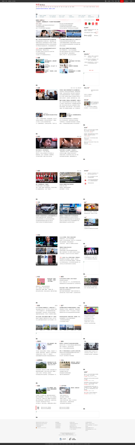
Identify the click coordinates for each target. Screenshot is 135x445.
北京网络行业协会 (72, 422)
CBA (74, 87)
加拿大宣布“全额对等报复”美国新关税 (69, 48)
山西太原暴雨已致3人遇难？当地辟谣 (90, 32)
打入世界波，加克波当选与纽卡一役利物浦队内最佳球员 (70, 103)
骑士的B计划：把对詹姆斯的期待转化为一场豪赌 (74, 115)
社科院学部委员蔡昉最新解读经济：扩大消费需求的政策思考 (93, 180)
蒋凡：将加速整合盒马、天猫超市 (42, 184)
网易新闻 (40, 4)
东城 (75, 330)
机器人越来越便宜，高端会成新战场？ (67, 241)
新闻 (36, 6)
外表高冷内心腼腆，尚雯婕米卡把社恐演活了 (68, 153)
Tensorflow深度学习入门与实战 (89, 318)
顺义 (51, 330)
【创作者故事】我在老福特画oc (65, 403)
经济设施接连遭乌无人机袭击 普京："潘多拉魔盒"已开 (46, 41)
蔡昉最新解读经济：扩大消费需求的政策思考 (74, 72)
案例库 (56, 305)
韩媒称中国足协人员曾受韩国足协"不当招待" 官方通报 (46, 42)
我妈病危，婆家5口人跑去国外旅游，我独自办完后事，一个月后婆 (91, 57)
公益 (85, 217)
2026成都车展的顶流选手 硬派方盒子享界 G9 (44, 220)
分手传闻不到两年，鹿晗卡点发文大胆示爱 (44, 156)
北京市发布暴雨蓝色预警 (40, 53)
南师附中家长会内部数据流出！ (65, 289)
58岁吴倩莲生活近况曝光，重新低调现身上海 (68, 156)
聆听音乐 (60, 15)
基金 (80, 170)
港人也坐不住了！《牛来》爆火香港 (42, 151)
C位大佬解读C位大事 (72, 15)
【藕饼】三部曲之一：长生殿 (65, 398)
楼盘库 (80, 305)
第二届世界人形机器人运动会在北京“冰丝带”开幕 (45, 51)
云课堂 (85, 305)
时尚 (38, 276)
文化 (53, 6)
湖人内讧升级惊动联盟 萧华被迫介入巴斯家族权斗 (69, 118)
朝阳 (36, 330)
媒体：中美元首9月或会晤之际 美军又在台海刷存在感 (46, 39)
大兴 (67, 330)
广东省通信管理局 (38, 426)
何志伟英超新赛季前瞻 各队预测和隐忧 (69, 51)
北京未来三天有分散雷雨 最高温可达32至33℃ (47, 48)
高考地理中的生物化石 (64, 280)
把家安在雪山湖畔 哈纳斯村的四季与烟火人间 (68, 28)
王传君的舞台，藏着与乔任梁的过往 (68, 53)
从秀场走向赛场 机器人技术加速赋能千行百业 (44, 28)
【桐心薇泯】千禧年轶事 (64, 396)
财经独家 (86, 170)
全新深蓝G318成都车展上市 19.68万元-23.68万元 (69, 217)
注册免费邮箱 (126, 1)
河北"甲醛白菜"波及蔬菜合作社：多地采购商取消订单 (46, 45)
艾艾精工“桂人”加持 (63, 185)
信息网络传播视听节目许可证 (89, 427)
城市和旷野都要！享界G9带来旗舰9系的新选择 (68, 250)
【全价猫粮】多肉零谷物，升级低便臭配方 (91, 354)
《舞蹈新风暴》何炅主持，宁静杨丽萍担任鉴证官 (69, 151)
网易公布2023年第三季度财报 (64, 408)
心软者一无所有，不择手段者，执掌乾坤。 (44, 372)
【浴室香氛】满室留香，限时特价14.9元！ (91, 351)
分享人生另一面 (90, 15)
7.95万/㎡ (65, 330)
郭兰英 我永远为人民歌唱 (64, 369)
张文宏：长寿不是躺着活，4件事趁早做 (90, 211)
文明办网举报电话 (57, 427)
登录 (122, 1)
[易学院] (87, 36)
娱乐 (50, 6)
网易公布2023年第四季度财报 (46, 408)
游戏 (85, 246)
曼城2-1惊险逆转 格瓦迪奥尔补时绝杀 (50, 114)
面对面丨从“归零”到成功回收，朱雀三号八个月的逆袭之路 (70, 240)
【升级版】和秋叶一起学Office (89, 321)
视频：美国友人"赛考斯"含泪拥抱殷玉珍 (90, 392)
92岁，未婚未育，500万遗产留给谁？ (43, 287)
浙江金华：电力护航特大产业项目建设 (67, 355)
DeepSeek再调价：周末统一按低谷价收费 (68, 237)
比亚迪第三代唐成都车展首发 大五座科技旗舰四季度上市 (46, 215)
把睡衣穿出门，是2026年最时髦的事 (43, 286)
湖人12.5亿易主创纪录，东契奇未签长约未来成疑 (69, 120)
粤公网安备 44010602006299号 (41, 427)
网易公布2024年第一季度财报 (64, 407)
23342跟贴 (95, 376)
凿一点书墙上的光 (51, 15)
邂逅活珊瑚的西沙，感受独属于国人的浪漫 (51, 62)
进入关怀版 (13, 1)
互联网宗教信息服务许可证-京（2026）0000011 (91, 430)
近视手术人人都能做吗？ (88, 94)
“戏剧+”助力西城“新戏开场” (65, 374)
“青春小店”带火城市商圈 (64, 23)
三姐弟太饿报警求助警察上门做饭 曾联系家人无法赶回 (70, 42)
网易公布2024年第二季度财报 (46, 407)
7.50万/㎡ (48, 330)
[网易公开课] (109, 1)
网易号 (73, 6)
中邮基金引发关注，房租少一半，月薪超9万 (44, 354)
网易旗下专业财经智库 (43, 15)
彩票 (44, 6)
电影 (78, 136)
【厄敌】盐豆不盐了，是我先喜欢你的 (67, 401)
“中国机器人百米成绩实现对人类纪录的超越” (68, 26)
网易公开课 (86, 87)
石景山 (60, 330)
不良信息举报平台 (57, 426)
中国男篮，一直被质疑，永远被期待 (51, 72)
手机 (60, 257)
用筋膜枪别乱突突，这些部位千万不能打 (90, 213)
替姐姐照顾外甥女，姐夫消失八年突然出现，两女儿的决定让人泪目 (90, 63)
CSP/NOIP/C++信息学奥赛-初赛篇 (89, 323)
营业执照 (86, 426)
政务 (70, 6)
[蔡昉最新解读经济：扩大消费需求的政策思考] (64, 71)
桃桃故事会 (86, 54)
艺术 (85, 276)
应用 (6, 1)
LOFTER (63, 385)
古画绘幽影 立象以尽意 (64, 371)
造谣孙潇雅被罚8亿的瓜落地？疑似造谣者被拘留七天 (46, 355)
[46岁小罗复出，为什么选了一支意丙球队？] (40, 66)
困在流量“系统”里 (66, 54)
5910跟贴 (92, 384)
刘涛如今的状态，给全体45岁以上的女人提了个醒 (69, 154)
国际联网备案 (57, 422)
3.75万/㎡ (56, 330)
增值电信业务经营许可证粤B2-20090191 (41, 422)
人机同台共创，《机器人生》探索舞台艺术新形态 (69, 243)
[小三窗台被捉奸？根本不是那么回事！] (64, 61)
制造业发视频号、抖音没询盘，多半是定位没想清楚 (45, 312)
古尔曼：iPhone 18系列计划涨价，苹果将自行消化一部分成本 (71, 257)
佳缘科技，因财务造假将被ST (65, 187)
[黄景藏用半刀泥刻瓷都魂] (64, 66)
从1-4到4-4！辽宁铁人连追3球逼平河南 (43, 121)
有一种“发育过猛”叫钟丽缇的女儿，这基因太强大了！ (46, 307)
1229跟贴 (92, 390)
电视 (80, 136)
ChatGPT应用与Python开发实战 (89, 315)
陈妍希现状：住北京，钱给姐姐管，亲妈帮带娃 (45, 154)
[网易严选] (113, 1)
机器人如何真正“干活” (64, 248)
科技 (48, 6)
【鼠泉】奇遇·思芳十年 (64, 395)
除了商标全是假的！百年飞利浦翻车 (42, 185)
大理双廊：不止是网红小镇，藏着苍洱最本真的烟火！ (46, 395)
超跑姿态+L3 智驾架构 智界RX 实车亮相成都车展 (69, 215)
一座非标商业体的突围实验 (65, 319)
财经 (46, 6)
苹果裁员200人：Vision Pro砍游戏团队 (67, 238)
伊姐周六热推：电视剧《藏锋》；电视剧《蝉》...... (45, 289)
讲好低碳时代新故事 (81, 15)
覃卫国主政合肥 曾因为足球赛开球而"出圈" (68, 41)
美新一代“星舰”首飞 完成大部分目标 (67, 346)
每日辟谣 (86, 27)
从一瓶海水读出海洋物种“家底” (65, 354)
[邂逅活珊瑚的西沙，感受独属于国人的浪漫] (40, 61)
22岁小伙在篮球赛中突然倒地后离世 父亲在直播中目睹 (70, 44)
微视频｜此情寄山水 (40, 20)
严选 (85, 341)
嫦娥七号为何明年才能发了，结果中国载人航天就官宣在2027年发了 (94, 103)
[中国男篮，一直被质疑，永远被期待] (40, 71)
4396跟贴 (92, 380)
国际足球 (79, 87)
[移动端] (105, 1)
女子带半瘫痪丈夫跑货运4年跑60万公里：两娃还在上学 (70, 39)
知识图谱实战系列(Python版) (89, 320)
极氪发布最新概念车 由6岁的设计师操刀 (67, 222)
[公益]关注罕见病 (87, 226)
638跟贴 (94, 393)
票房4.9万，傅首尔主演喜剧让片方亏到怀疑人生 (45, 153)
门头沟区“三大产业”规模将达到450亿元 (43, 54)
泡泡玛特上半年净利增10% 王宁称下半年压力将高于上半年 (93, 174)
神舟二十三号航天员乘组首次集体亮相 (67, 348)
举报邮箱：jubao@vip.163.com (89, 423)
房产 (59, 6)
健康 (66, 6)
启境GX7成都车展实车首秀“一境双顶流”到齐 (44, 217)
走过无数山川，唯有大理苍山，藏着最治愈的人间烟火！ (46, 403)
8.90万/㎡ (41, 330)
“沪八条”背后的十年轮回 (64, 321)
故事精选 (39, 360)
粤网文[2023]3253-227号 (73, 426)
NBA (72, 87)
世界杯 (41, 6)
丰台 (44, 330)
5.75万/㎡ (72, 330)
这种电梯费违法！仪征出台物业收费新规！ (68, 318)
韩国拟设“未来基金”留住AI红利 (65, 247)
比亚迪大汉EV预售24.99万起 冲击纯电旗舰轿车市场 (69, 220)
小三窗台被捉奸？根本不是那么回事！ (74, 62)
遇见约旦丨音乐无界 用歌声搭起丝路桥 (67, 25)
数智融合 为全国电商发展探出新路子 (43, 26)
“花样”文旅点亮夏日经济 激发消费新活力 (43, 23)
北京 (68, 6)
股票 (78, 170)
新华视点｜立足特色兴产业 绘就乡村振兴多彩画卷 (69, 343)
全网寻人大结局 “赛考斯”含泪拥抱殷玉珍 (43, 25)
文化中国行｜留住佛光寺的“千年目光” (43, 401)
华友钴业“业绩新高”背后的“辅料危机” (67, 184)
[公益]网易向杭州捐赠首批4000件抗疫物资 (91, 228)
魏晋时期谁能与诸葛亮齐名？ (94, 90)
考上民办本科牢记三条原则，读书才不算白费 (68, 278)
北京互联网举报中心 (58, 423)
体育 (39, 6)
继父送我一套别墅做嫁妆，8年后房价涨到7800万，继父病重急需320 (91, 60)
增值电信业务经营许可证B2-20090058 (41, 423)
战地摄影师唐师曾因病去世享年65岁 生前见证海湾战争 (46, 44)
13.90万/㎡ (79, 330)
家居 (61, 6)
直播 (55, 6)
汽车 (64, 6)
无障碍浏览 (9, 1)
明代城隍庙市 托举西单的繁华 (65, 372)
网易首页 (3, 1)
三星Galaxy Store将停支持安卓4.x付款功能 (68, 263)
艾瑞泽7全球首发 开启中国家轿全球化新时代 (44, 222)
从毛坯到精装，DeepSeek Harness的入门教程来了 (69, 253)
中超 (76, 87)
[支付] (116, 1)
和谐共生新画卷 (62, 45)
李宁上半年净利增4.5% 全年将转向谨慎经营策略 (93, 177)
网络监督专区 (95, 4)
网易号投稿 (96, 35)
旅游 (38, 385)
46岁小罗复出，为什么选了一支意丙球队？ (51, 67)
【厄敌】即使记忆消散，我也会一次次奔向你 (68, 400)
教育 (57, 6)
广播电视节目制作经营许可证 (74, 423)
